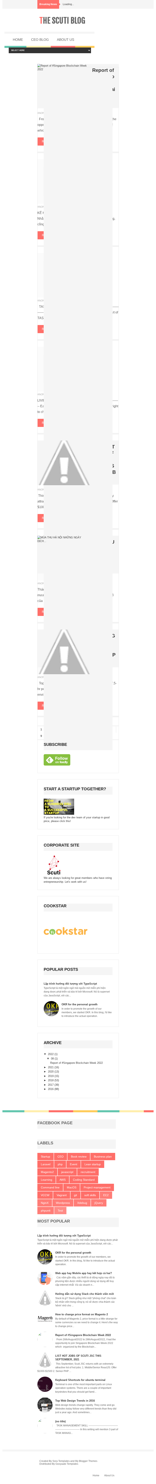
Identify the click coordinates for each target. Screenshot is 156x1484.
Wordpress (63, 1202)
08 (53, 1058)
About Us (109, 1475)
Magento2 (47, 1172)
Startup (45, 1156)
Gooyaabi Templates (66, 1463)
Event (73, 1164)
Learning (46, 1179)
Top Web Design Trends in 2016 (75, 1400)
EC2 (106, 1195)
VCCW (45, 1195)
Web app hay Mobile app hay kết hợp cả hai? (83, 1273)
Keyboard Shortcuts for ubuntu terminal (80, 1379)
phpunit (45, 1210)
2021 (51, 1067)
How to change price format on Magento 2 (81, 1314)
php (60, 1164)
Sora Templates (61, 1461)
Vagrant (62, 1195)
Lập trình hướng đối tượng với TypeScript (70, 983)
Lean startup (92, 1164)
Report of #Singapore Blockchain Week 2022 (76, 1062)
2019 (51, 1076)
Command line (50, 1187)
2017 (51, 1084)
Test (60, 1210)
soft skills (90, 1195)
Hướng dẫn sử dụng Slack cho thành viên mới (84, 1293)
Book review (79, 1156)
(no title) (60, 1421)
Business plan (103, 1156)
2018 (51, 1080)
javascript (67, 1172)
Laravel (45, 1164)
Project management (97, 1187)
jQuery (98, 1202)
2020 (51, 1071)
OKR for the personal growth (80, 1004)
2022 (51, 1054)
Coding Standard (84, 1179)
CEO (60, 1156)
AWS (63, 1179)
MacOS (71, 1187)
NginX (45, 1202)
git (75, 1195)
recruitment (88, 1172)
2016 (51, 1089)
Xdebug (82, 1202)
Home (96, 1475)
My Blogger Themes (86, 1461)
